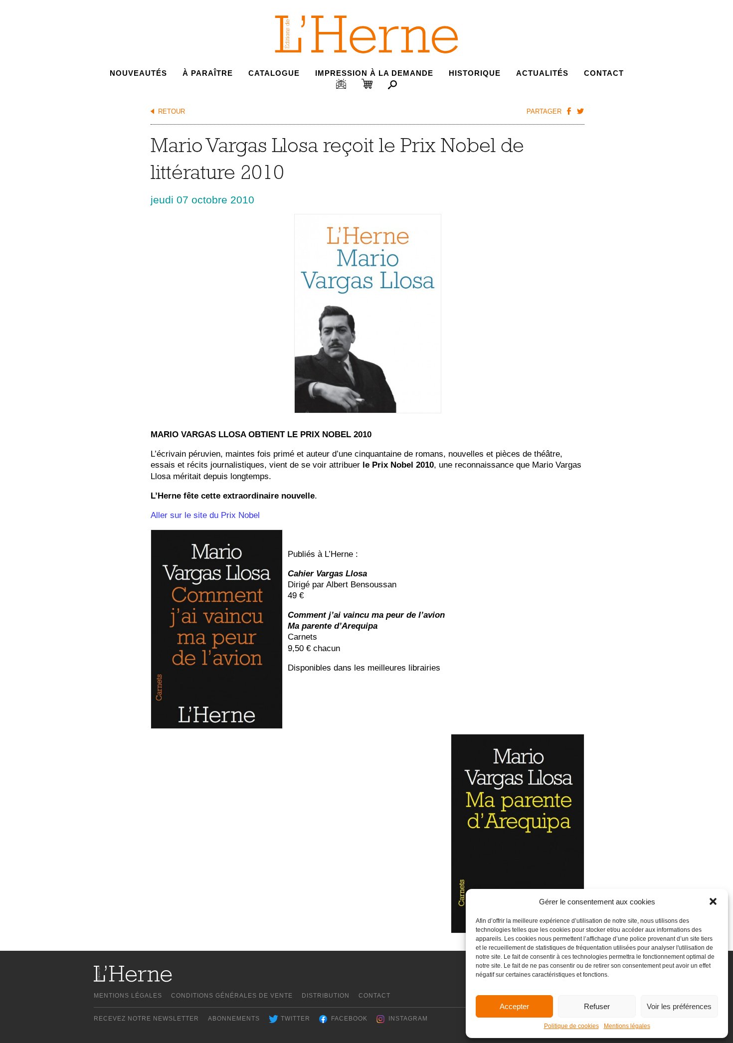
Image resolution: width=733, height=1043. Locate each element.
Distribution (326, 995)
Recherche (392, 84)
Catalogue (274, 73)
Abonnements (234, 1018)
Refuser (597, 1006)
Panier (367, 84)
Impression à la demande (374, 73)
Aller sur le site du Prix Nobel (205, 515)
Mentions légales (627, 1026)
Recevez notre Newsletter (146, 1018)
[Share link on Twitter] (579, 111)
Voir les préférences (679, 1006)
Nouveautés (138, 73)
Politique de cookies (571, 1026)
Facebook (349, 1018)
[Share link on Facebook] (568, 111)
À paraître (208, 73)
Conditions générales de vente (232, 995)
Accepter (514, 1006)
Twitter (295, 1018)
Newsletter (341, 84)
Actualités (542, 73)
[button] (713, 901)
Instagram (408, 1018)
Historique (475, 73)
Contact (604, 73)
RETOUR (171, 111)
